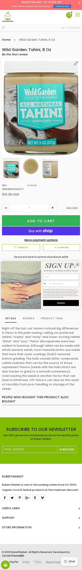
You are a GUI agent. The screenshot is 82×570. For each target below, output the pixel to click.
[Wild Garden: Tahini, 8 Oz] (11, 168)
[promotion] (79, 3)
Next (77, 108)
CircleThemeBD (13, 556)
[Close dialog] (77, 264)
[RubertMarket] (7, 17)
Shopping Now (62, 6)
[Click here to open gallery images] (77, 64)
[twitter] (13, 498)
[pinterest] (20, 498)
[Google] (28, 498)
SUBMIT (61, 302)
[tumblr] (35, 498)
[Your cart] (5, 564)
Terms (62, 297)
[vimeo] (43, 498)
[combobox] (47, 283)
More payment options (41, 240)
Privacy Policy (56, 297)
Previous (5, 108)
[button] (6, 208)
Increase (53, 208)
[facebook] (5, 498)
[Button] (77, 14)
